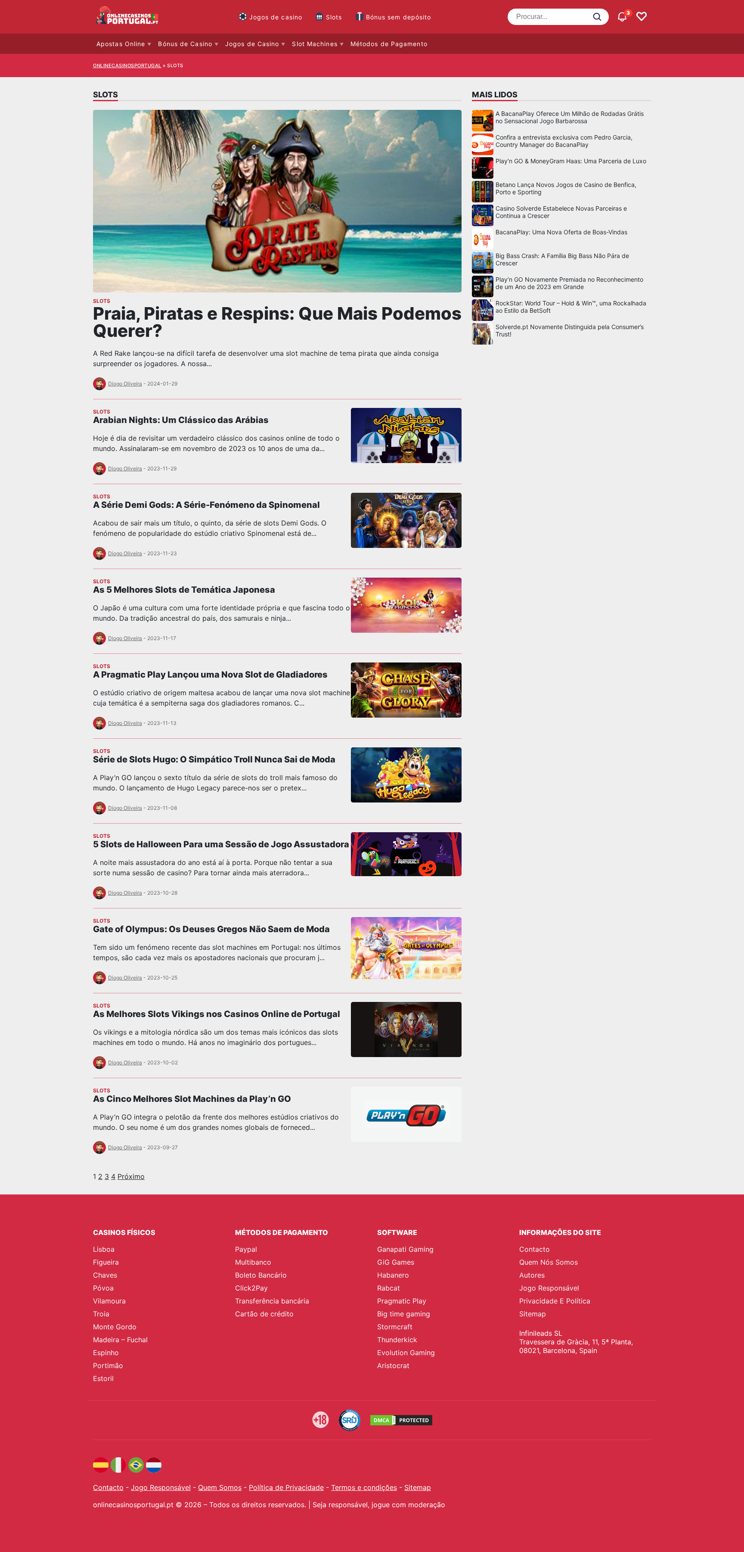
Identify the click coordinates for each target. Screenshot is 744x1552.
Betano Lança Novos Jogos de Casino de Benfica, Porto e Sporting (566, 188)
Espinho (106, 1352)
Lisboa (104, 1249)
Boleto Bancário (261, 1275)
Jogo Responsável (549, 1288)
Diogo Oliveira (125, 383)
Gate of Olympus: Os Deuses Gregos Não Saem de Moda (211, 929)
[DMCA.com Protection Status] (401, 1420)
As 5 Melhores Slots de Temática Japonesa (184, 590)
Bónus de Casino (185, 43)
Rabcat (388, 1288)
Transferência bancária (272, 1301)
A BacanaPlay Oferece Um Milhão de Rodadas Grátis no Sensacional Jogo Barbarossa (570, 117)
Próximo (131, 1176)
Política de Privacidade (286, 1487)
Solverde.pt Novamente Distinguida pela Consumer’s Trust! (570, 330)
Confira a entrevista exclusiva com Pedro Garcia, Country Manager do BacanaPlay (564, 141)
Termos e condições (364, 1487)
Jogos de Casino (252, 43)
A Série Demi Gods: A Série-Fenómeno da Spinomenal (206, 505)
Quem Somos (220, 1487)
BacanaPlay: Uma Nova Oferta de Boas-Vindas (561, 232)
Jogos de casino (276, 17)
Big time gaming (403, 1313)
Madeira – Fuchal (120, 1339)
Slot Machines (314, 43)
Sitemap (532, 1313)
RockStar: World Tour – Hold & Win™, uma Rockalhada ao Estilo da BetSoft (571, 306)
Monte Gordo (114, 1326)
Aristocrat (393, 1365)
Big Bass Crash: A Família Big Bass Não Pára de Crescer (562, 259)
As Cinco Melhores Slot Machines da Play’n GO (192, 1099)
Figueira (106, 1262)
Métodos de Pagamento (389, 43)
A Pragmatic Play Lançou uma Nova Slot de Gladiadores (210, 674)
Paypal (246, 1249)
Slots (334, 17)
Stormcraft (394, 1326)
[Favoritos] (641, 17)
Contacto (534, 1249)
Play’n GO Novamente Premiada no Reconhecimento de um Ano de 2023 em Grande (569, 283)
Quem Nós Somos (548, 1262)
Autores (532, 1275)
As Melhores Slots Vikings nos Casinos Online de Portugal (216, 1014)
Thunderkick (397, 1339)
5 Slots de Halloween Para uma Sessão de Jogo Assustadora (221, 844)
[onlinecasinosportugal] (127, 17)
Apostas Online (120, 43)
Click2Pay (251, 1288)
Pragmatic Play (401, 1301)
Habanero (393, 1275)
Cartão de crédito (264, 1313)
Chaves (105, 1275)
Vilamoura (109, 1301)
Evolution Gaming (406, 1352)
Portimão (108, 1365)
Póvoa (103, 1288)
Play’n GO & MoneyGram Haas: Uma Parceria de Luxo (571, 161)
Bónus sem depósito (398, 17)
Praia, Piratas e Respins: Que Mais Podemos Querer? (277, 322)
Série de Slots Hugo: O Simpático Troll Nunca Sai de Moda (214, 759)
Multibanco (253, 1262)
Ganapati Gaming (405, 1249)
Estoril (103, 1378)
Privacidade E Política (554, 1301)
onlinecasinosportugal (127, 65)
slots (101, 301)
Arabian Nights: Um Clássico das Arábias (181, 420)
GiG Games (395, 1262)
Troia (101, 1313)
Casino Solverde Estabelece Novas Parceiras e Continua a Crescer (561, 212)
